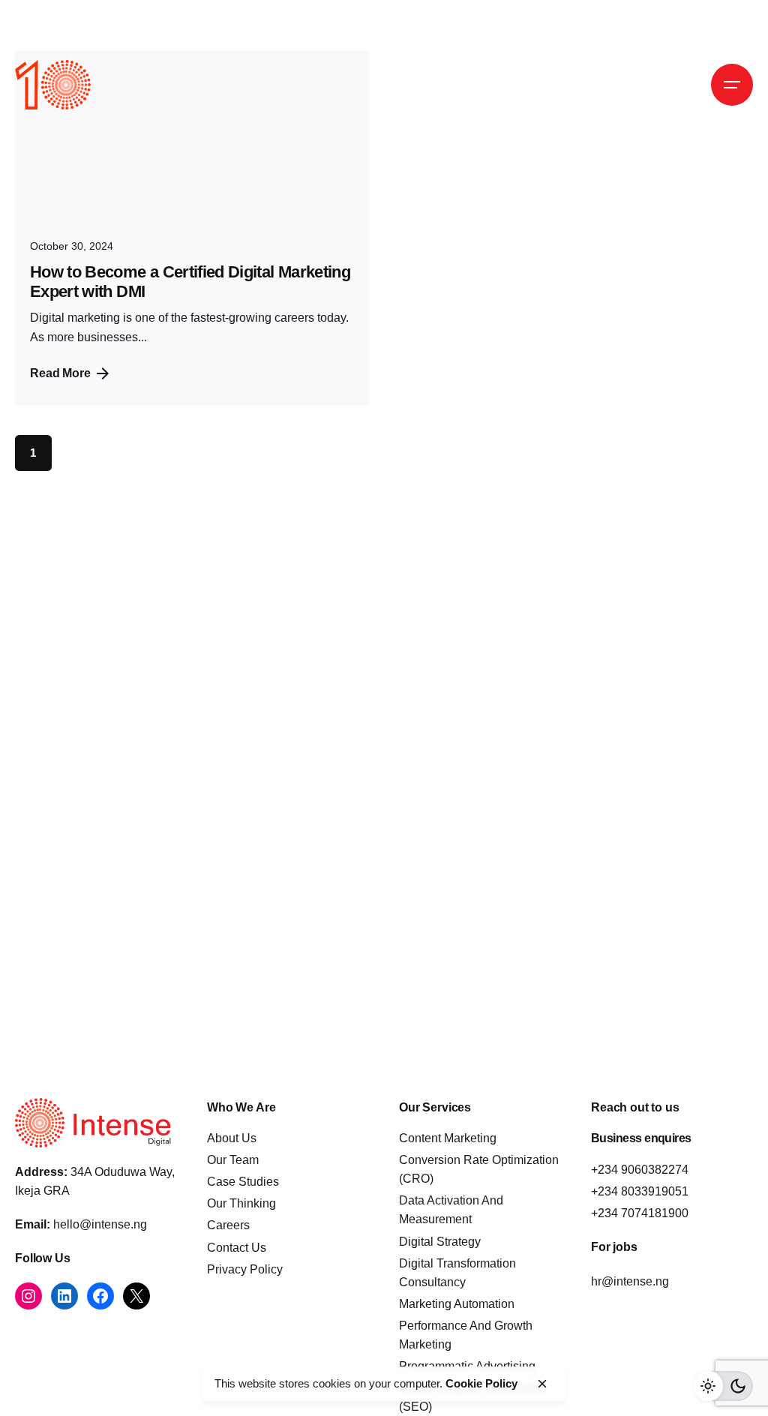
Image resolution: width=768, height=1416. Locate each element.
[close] (542, 1384)
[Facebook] (100, 1296)
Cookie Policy (482, 1383)
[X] (136, 1296)
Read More (60, 373)
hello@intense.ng (100, 1224)
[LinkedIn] (64, 1296)
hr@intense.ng (630, 1281)
